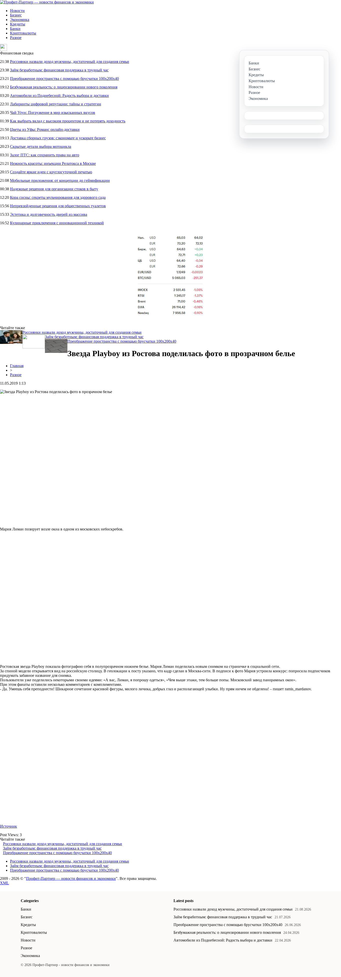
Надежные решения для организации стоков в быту (54, 189)
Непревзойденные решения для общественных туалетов (58, 206)
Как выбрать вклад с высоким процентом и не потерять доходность (67, 121)
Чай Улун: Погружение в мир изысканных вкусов (52, 112)
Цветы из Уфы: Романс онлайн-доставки (45, 129)
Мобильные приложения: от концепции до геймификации (60, 180)
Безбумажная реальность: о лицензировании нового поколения (63, 87)
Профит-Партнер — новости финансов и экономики (71, 878)
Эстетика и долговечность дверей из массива (48, 214)
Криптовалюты (23, 33)
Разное (15, 37)
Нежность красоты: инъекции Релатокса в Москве (53, 163)
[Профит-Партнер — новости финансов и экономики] (47, 2)
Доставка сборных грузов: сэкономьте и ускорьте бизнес (58, 138)
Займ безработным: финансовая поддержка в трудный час (59, 70)
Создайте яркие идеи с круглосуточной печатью (51, 172)
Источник (8, 826)
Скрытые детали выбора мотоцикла (40, 146)
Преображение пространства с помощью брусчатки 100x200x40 (64, 78)
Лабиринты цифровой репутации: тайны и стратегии (55, 104)
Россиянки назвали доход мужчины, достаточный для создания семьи (69, 61)
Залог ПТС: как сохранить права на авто (44, 155)
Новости (17, 10)
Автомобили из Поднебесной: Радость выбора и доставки (59, 95)
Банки (15, 28)
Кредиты (17, 24)
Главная (16, 366)
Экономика (19, 19)
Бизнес (16, 15)
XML (4, 883)
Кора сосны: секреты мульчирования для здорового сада (58, 197)
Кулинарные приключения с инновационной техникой (57, 223)
